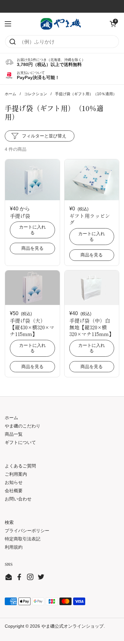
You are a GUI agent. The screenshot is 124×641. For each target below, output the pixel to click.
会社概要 (14, 490)
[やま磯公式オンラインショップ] (60, 23)
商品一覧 (14, 434)
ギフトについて (20, 442)
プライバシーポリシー (27, 530)
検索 (9, 522)
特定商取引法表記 (22, 538)
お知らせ (14, 482)
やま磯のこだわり (22, 425)
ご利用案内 (16, 474)
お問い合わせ (18, 498)
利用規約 (14, 547)
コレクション (35, 94)
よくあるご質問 (20, 465)
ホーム (10, 94)
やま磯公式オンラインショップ (72, 626)
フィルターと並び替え (44, 135)
